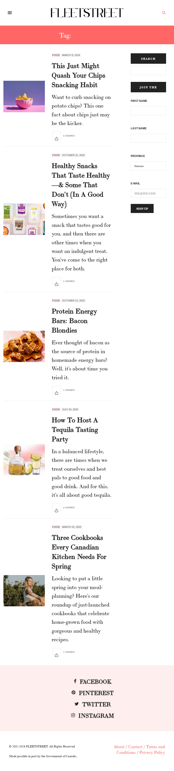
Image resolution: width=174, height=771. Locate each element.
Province (138, 156)
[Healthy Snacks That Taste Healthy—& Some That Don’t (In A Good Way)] (24, 219)
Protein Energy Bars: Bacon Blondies (74, 320)
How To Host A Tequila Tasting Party (75, 428)
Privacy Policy (152, 752)
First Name (139, 101)
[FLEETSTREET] (87, 13)
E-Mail (135, 183)
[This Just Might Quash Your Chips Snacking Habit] (24, 96)
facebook (95, 681)
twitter (96, 704)
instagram (96, 715)
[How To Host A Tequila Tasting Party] (24, 459)
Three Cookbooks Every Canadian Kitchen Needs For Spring (79, 551)
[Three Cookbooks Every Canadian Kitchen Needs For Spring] (24, 591)
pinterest (96, 692)
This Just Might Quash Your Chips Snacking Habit (78, 74)
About (119, 746)
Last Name (139, 128)
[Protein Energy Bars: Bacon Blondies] (24, 346)
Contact (135, 746)
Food (56, 55)
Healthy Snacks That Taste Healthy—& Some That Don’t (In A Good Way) (81, 184)
